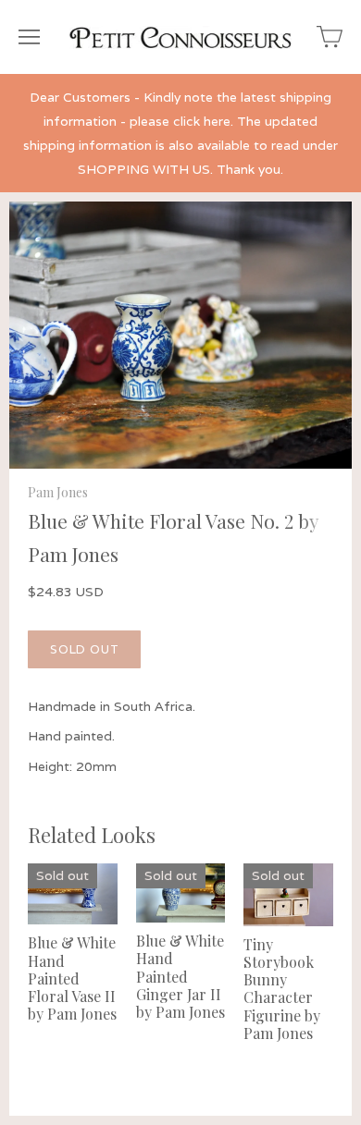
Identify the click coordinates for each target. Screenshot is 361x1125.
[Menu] (29, 37)
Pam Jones (58, 492)
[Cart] (329, 37)
